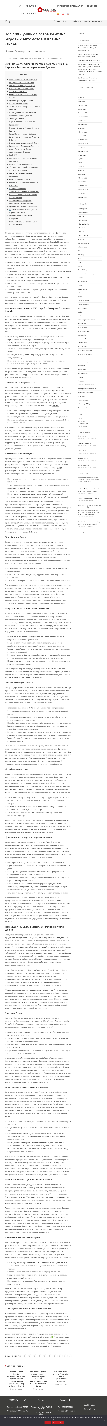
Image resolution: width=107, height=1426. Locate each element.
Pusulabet (81, 381)
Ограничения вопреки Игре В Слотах (24, 143)
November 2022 (83, 143)
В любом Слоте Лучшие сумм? (21, 88)
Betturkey (81, 255)
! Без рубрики (82, 209)
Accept (48, 1423)
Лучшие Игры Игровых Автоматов (23, 207)
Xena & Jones (82, 436)
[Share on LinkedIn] (39, 1356)
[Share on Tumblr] (59, 1356)
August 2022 (81, 155)
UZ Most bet (81, 396)
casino (80, 266)
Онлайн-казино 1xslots (18, 103)
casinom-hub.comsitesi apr (86, 274)
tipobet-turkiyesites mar (85, 392)
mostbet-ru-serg (40, 51)
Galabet (80, 278)
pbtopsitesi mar (83, 373)
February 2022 (82, 178)
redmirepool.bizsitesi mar (86, 385)
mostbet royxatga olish (85, 354)
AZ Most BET (82, 239)
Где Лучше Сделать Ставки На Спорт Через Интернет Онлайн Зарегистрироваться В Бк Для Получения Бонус (38, 1379)
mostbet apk (82, 323)
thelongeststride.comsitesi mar (87, 389)
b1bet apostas (82, 247)
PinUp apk (81, 377)
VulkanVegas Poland (84, 408)
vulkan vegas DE (83, 400)
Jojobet (80, 297)
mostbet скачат (31, 532)
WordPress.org (82, 426)
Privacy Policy (89, 1409)
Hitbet (80, 285)
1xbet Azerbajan (83, 220)
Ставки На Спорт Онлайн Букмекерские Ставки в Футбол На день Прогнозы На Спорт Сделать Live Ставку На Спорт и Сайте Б (16, 1379)
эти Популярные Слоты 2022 (20, 179)
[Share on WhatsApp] (69, 1356)
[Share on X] (24, 1356)
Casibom (80, 262)
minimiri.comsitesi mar (85, 316)
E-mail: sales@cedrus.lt (66, 1411)
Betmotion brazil (83, 251)
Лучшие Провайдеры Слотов (21, 100)
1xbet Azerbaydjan (83, 224)
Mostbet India (82, 343)
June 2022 (81, 163)
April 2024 (81, 98)
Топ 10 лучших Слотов (18, 91)
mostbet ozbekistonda (85, 350)
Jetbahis (80, 293)
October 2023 (82, 120)
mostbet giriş (82, 335)
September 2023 (83, 124)
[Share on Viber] (44, 1356)
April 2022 (81, 170)
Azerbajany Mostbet (84, 243)
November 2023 (83, 117)
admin (10, 51)
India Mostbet (82, 289)
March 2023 (81, 128)
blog (79, 258)
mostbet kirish (82, 346)
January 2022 (82, 182)
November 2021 (83, 189)
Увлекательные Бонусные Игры (22, 85)
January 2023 (82, 136)
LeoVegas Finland (83, 301)
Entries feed (81, 421)
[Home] (54, 21)
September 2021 (83, 197)
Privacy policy (58, 1423)
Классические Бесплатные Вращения (24, 146)
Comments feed (83, 423)
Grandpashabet (83, 281)
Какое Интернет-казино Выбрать (22, 134)
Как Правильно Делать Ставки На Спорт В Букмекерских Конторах (60, 1376)
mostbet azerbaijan (84, 331)
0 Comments (92, 438)
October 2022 (82, 147)
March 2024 (81, 101)
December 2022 (82, 140)
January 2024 (82, 109)
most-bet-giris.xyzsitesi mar (86, 320)
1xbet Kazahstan (83, 235)
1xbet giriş (81, 232)
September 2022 (83, 151)
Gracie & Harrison (83, 458)
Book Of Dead (14, 155)
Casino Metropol (83, 270)
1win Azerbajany (83, 213)
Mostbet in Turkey (83, 339)
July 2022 (80, 159)
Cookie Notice (89, 1405)
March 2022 (81, 174)
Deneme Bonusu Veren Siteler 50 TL (89, 60)
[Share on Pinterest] (34, 1356)
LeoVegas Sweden (83, 304)
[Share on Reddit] (54, 1356)
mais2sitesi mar (82, 308)
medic (80, 312)
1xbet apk (81, 216)
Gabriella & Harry (83, 465)
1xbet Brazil (81, 228)
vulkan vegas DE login (84, 404)
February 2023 (82, 132)
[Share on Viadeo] (64, 1356)
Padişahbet (81, 366)
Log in (80, 419)
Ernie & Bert (82, 451)
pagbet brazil (82, 369)
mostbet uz (81, 358)
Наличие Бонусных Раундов (20, 164)
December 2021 (82, 186)
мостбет (55, 405)
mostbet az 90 (82, 327)
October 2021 (82, 193)
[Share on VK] (49, 1356)
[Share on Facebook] (29, 1356)
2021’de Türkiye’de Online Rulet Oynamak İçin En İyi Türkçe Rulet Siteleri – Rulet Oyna (88, 47)
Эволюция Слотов (16, 119)
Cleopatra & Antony (84, 443)
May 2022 (81, 166)
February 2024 (82, 105)
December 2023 (82, 113)
